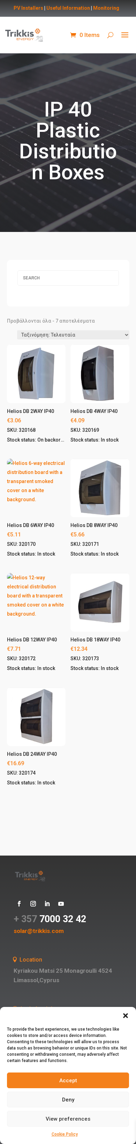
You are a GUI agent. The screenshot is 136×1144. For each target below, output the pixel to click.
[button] (125, 1015)
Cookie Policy (65, 1134)
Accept (68, 1080)
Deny (68, 1100)
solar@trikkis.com (39, 930)
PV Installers (28, 8)
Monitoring (106, 8)
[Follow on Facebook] (19, 903)
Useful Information (68, 8)
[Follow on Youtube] (61, 903)
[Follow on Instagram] (33, 903)
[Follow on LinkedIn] (47, 903)
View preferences (68, 1119)
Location (31, 959)
